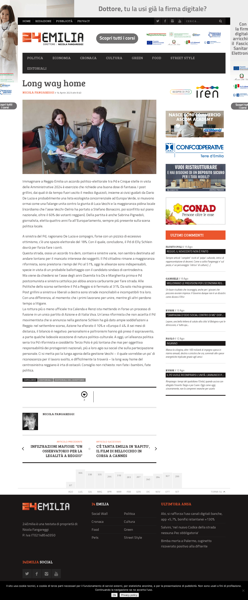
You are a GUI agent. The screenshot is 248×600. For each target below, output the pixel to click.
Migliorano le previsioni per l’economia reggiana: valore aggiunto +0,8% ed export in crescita (196, 283)
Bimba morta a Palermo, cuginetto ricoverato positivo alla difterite (186, 543)
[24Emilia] (52, 39)
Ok (114, 595)
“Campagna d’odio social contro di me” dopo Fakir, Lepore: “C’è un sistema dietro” (196, 315)
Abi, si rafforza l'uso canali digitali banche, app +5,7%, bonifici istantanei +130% (191, 516)
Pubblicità (64, 21)
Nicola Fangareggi (38, 92)
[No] (243, 590)
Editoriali (36, 68)
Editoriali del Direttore (69, 380)
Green (137, 57)
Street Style (182, 57)
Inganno (172, 343)
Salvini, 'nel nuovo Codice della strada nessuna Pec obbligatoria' (188, 530)
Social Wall (100, 513)
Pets (95, 537)
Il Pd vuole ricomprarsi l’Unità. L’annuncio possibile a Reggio (196, 375)
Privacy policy (129, 595)
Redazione (43, 21)
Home (26, 21)
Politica (35, 57)
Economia (62, 57)
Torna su (216, 492)
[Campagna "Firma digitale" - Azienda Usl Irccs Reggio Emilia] (157, 46)
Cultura (114, 57)
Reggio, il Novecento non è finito (187, 251)
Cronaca (88, 57)
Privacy (83, 21)
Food (156, 57)
